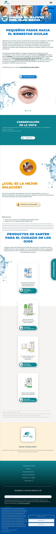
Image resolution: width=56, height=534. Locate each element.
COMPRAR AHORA (54, 269)
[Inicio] (6, 2)
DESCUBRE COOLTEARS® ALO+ (29, 328)
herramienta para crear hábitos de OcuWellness (27, 58)
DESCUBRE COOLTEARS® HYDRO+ (27, 291)
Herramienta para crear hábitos (29, 67)
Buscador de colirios (28, 471)
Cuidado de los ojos (28, 465)
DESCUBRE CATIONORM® (28, 365)
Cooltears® (25, 477)
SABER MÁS (29, 137)
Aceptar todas (41, 524)
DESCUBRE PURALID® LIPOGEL (29, 400)
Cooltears (9, 56)
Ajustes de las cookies (41, 516)
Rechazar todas (41, 520)
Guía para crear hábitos (28, 474)
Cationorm (42, 55)
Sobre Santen (28, 480)
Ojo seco (28, 468)
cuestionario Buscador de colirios (25, 59)
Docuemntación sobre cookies (6, 531)
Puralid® (32, 477)
